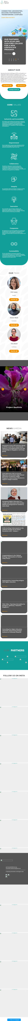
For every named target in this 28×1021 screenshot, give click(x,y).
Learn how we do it (7, 17)
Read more (4, 455)
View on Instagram (15, 1019)
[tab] (9, 59)
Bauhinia (14, 407)
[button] (2, 389)
